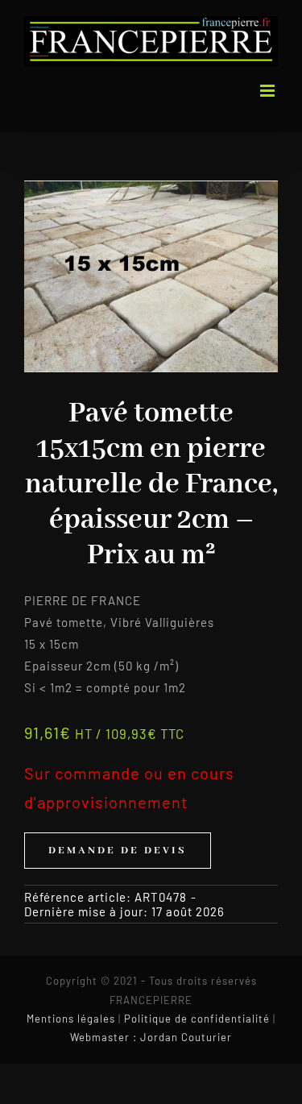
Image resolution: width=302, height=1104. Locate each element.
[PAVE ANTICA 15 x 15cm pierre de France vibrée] (151, 276)
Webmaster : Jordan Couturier (151, 1037)
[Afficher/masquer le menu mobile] (269, 90)
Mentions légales (71, 1018)
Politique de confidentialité (197, 1018)
